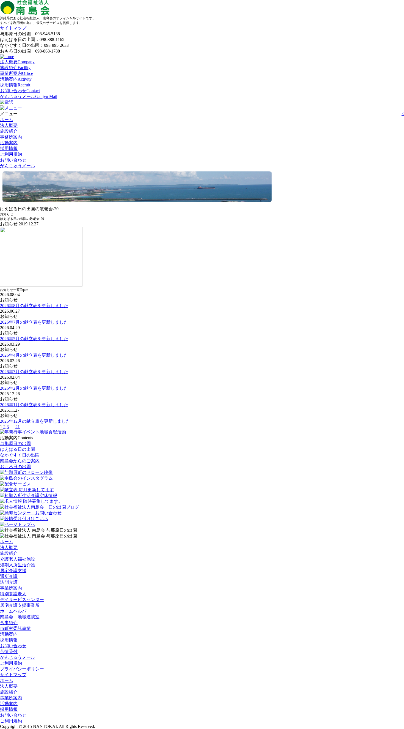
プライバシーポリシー (22, 669)
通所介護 (9, 576)
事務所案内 (11, 137)
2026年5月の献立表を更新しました (34, 338)
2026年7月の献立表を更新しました (34, 322)
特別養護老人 (13, 593)
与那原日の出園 (15, 443)
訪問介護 (9, 582)
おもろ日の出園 (15, 466)
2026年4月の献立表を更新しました (34, 355)
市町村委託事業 (15, 628)
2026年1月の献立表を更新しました (34, 404)
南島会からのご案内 (20, 460)
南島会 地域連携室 (20, 617)
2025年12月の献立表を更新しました (35, 421)
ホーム (6, 119)
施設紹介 (15, 67)
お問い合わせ (20, 90)
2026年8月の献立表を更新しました (34, 305)
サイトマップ (13, 28)
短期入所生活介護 (17, 565)
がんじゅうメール (28, 96)
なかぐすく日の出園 (20, 455)
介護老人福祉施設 (17, 559)
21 (17, 426)
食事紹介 (9, 622)
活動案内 (16, 79)
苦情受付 (9, 651)
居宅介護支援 (13, 570)
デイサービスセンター (22, 599)
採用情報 (15, 85)
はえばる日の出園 (17, 449)
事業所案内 (16, 73)
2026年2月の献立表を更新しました (34, 388)
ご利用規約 (11, 154)
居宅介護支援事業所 (20, 605)
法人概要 (17, 61)
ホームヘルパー (15, 611)
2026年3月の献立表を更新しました (34, 371)
